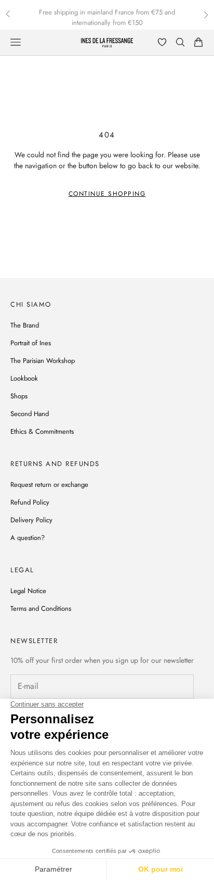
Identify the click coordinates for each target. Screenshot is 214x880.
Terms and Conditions (40, 608)
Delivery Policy (31, 520)
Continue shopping (107, 193)
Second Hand (29, 414)
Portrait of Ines (30, 343)
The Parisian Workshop (42, 361)
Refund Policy (29, 502)
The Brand (24, 325)
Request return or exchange (49, 484)
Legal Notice (28, 591)
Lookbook (24, 378)
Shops (19, 396)
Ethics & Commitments (42, 431)
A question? (27, 538)
